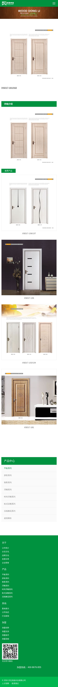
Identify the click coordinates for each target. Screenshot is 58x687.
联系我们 (15, 683)
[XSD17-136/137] (29, 203)
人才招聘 (5, 683)
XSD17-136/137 (29, 233)
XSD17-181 (29, 427)
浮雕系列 (8, 489)
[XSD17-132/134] (29, 332)
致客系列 (8, 482)
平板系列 (8, 468)
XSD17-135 (29, 298)
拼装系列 (8, 475)
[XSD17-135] (29, 267)
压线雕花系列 (9, 511)
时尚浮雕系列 (9, 497)
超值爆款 (8, 518)
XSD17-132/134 (29, 363)
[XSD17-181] (29, 397)
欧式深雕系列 (9, 504)
